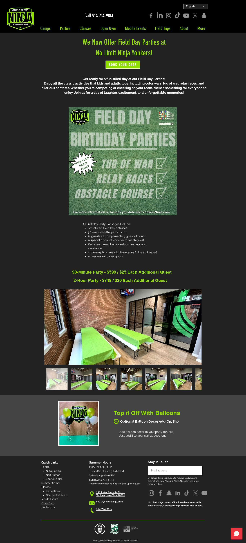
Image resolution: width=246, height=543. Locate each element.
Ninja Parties (53, 470)
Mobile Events (49, 499)
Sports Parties (54, 478)
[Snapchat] (203, 15)
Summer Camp (50, 483)
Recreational (53, 491)
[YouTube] (204, 493)
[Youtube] (186, 15)
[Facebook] (151, 15)
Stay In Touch (158, 462)
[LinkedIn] (159, 15)
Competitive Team (56, 495)
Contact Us (48, 507)
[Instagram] (168, 15)
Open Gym (47, 503)
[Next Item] (195, 327)
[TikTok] (177, 15)
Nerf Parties (53, 474)
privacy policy (155, 484)
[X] (195, 15)
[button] (45, 28)
